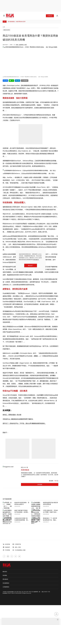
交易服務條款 (6, 587)
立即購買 (39, 484)
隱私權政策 (36, 259)
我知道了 (30, 265)
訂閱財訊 (49, 16)
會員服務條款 (6, 583)
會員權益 (5, 575)
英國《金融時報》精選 (21, 44)
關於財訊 (5, 571)
